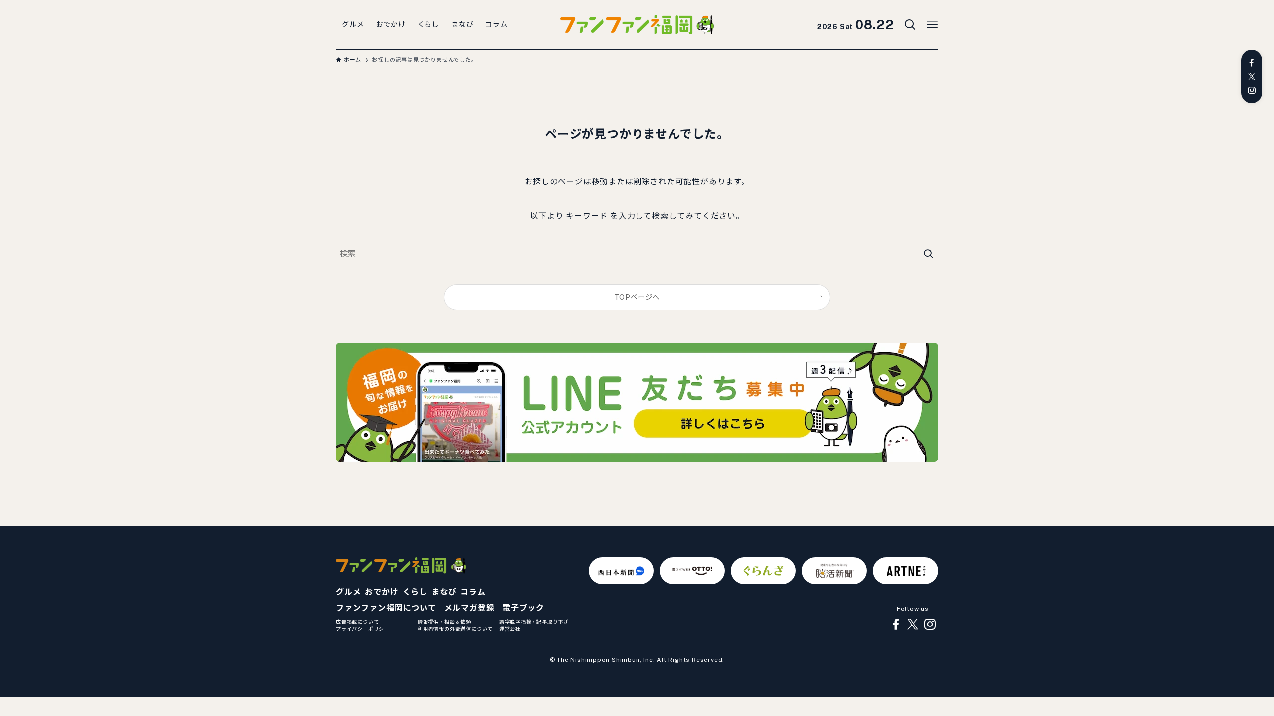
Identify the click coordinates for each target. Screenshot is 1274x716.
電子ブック (523, 608)
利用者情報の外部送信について (455, 629)
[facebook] (1252, 63)
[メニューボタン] (932, 25)
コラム (472, 592)
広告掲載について (357, 622)
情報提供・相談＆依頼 (444, 622)
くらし (415, 592)
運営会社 (510, 629)
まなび (443, 592)
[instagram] (1252, 90)
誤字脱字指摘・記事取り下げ (534, 622)
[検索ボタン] (910, 25)
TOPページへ (637, 297)
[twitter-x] (1252, 77)
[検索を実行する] (928, 254)
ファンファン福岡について (386, 608)
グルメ (348, 592)
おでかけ (381, 592)
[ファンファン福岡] (637, 25)
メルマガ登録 (469, 608)
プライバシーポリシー (363, 629)
